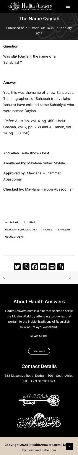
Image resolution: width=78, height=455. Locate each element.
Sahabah (64, 229)
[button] (68, 6)
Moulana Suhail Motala (21, 229)
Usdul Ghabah (14, 236)
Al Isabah (11, 222)
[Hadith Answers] (30, 6)
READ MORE (39, 336)
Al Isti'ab (29, 222)
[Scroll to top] (69, 446)
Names (47, 229)
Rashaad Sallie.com (42, 450)
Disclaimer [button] (39, 351)
